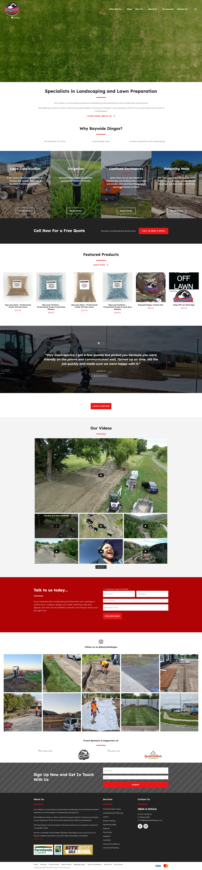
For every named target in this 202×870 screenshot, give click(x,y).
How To (139, 9)
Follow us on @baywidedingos (101, 647)
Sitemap (43, 864)
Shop (129, 9)
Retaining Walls (109, 825)
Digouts (106, 828)
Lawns (105, 817)
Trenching (107, 832)
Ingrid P (101, 371)
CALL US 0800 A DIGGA (153, 231)
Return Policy (66, 864)
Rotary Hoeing (109, 821)
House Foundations (111, 844)
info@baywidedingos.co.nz (151, 820)
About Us (152, 9)
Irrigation (107, 836)
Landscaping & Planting (113, 813)
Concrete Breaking (111, 848)
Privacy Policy (54, 864)
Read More (25, 211)
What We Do (115, 9)
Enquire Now (112, 616)
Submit (135, 785)
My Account (168, 9)
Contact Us (182, 9)
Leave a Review (101, 406)
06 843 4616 (145, 817)
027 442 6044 (146, 814)
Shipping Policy (79, 864)
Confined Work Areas (112, 809)
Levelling (107, 840)
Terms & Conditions (94, 864)
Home (103, 9)
